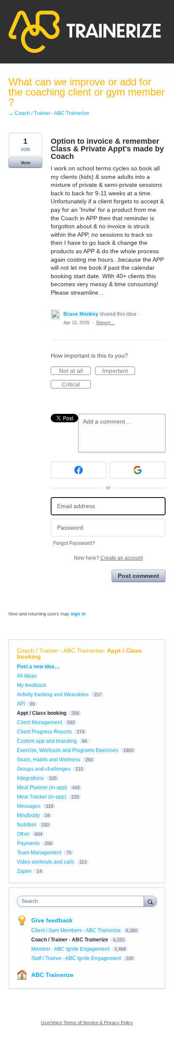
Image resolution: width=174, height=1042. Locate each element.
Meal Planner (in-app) (42, 787)
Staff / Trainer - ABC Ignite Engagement (76, 958)
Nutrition (26, 825)
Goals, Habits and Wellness (48, 760)
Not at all (75, 371)
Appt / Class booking (41, 713)
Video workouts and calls (45, 862)
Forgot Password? (74, 543)
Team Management (39, 853)
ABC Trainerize (52, 974)
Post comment (138, 575)
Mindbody (28, 815)
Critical (76, 384)
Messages (29, 806)
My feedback (31, 685)
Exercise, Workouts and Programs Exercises (67, 750)
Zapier (24, 871)
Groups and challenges (44, 769)
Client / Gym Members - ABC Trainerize (76, 930)
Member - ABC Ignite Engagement (71, 949)
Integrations (30, 778)
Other (23, 834)
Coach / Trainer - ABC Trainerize (60, 650)
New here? (108, 558)
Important (118, 371)
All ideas (27, 676)
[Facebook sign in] (78, 470)
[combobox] (82, 901)
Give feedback (52, 920)
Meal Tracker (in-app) (41, 797)
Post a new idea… (38, 667)
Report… (105, 322)
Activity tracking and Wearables (53, 694)
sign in (78, 613)
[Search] (150, 901)
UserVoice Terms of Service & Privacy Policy (87, 1022)
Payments (28, 843)
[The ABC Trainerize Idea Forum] (84, 32)
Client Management (39, 722)
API (21, 704)
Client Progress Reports (44, 732)
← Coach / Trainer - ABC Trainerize (48, 113)
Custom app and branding (47, 741)
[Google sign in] (138, 470)
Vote (25, 162)
